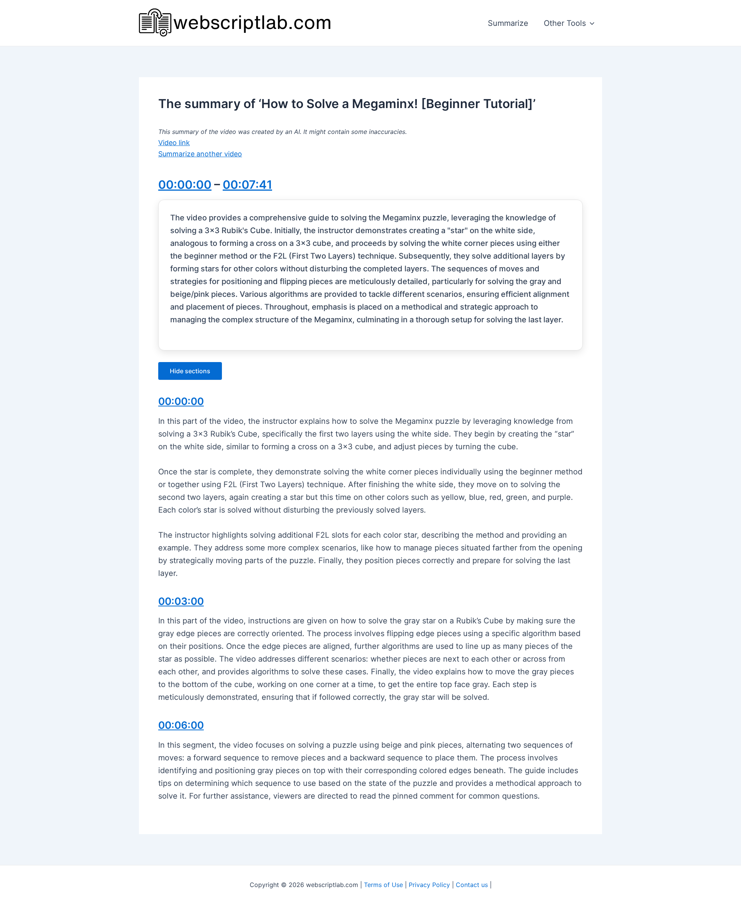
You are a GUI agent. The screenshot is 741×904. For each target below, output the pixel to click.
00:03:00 (181, 601)
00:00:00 (184, 184)
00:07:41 (247, 184)
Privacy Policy (429, 885)
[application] (590, 23)
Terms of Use (383, 885)
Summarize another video (200, 154)
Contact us (472, 885)
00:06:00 (181, 725)
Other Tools (565, 23)
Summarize (508, 23)
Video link (174, 143)
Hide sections (190, 371)
